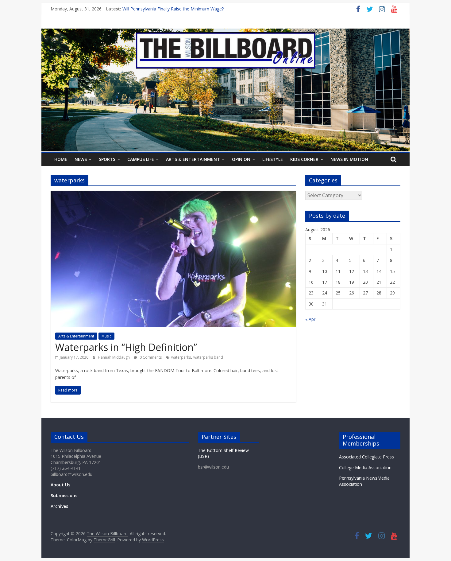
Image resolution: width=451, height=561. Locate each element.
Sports (107, 159)
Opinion (241, 159)
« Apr (310, 319)
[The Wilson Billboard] (225, 32)
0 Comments (150, 357)
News (81, 159)
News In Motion (349, 159)
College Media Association (365, 467)
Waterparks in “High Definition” (126, 347)
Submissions (64, 495)
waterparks (181, 357)
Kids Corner (304, 159)
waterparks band (208, 357)
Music (106, 336)
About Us (60, 485)
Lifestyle (272, 159)
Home (60, 159)
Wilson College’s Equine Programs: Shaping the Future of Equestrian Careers (197, 9)
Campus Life (140, 159)
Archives (59, 506)
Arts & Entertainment (193, 159)
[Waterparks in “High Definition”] (173, 194)
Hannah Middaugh (114, 357)
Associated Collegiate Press (366, 457)
